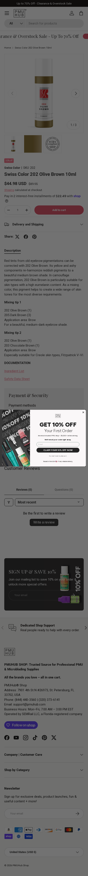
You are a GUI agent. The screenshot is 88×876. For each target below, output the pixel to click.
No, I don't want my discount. (58, 456)
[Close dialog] (83, 412)
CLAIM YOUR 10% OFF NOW (58, 450)
